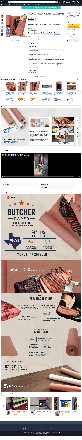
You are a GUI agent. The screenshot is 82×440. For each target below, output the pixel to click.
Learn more (55, 73)
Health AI (6, 4)
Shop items (42, 28)
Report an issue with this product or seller (37, 76)
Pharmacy (40, 4)
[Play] (2, 176)
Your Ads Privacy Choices (54, 432)
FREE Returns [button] (30, 27)
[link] (11, 95)
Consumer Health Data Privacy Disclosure (42, 432)
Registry (32, 4)
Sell (28, 4)
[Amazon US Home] (25, 429)
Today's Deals (12, 4)
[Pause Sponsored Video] (26, 406)
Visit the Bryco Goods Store (33, 16)
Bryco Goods (74, 31)
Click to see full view (15, 40)
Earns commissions (20, 154)
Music (36, 4)
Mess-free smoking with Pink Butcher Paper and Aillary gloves (17, 155)
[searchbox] (33, 2)
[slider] (39, 176)
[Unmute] (79, 176)
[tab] (38, 290)
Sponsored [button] (2, 395)
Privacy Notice (32, 432)
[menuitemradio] (77, 176)
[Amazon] (4, 1)
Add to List (69, 44)
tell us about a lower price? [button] (14, 188)
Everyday (45, 4)
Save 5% (29, 28)
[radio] (2, 15)
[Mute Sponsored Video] (26, 408)
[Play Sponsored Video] (41, 404)
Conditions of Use (26, 432)
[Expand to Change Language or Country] (39, 428)
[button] (2, 5)
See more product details (33, 67)
